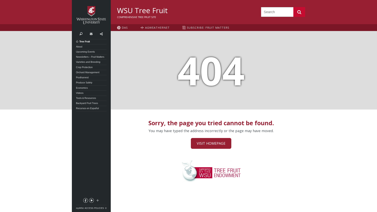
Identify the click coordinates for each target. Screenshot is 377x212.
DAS (125, 27)
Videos (79, 93)
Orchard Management (87, 72)
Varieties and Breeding (88, 62)
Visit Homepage (211, 143)
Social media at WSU (97, 201)
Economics (82, 88)
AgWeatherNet (157, 27)
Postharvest (82, 77)
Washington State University (91, 15)
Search (299, 12)
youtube (91, 201)
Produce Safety (84, 82)
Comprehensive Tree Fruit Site (136, 17)
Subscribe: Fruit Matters (208, 27)
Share (101, 33)
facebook (85, 201)
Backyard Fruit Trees (87, 103)
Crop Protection (84, 67)
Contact (91, 33)
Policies (99, 208)
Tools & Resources (86, 98)
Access (89, 208)
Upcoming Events (85, 51)
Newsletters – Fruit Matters (90, 57)
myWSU (80, 208)
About (79, 46)
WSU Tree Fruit (142, 10)
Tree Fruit (84, 41)
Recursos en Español (87, 108)
